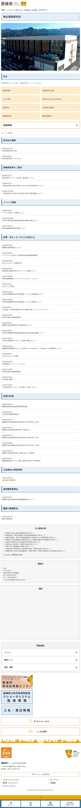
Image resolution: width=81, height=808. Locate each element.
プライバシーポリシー (9, 786)
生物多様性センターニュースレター (14, 364)
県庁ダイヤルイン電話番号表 (40, 774)
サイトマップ (54, 780)
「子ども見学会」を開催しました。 (14, 213)
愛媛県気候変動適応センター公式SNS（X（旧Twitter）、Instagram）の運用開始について (31, 348)
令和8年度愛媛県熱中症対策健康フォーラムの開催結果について (23, 294)
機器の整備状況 (47, 116)
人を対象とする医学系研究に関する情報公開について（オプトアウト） (25, 309)
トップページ (10, 10)
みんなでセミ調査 (8, 286)
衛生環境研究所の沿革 (9, 151)
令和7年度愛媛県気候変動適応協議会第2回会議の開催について (23, 333)
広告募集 (53, 783)
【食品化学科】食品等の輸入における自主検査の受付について (22, 185)
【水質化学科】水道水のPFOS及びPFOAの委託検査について (22, 193)
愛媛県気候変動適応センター (11, 247)
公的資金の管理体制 (48, 107)
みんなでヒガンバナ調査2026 (12, 263)
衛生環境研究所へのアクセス (11, 158)
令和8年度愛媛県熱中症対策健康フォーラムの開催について (21, 302)
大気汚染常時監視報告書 (10, 414)
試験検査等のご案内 (48, 90)
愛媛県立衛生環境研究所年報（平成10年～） (17, 430)
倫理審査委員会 (7, 116)
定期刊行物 (6, 107)
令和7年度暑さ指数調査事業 (11, 317)
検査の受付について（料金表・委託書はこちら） (18, 178)
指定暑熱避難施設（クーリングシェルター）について (20, 278)
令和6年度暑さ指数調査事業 (11, 371)
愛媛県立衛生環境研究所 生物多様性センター (17, 325)
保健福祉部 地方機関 (30, 10)
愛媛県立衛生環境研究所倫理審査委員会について (18, 499)
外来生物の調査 (7, 379)
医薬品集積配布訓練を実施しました (14, 228)
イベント (7, 652)
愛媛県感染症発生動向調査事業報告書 (14, 406)
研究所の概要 (6, 90)
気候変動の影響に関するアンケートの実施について (19, 271)
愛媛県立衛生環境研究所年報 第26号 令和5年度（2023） (21, 437)
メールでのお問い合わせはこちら (14, 579)
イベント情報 (6, 99)
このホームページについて (11, 780)
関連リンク (8, 660)
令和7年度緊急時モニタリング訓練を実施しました (18, 340)
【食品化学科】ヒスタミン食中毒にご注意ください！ (20, 387)
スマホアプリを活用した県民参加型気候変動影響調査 (20, 255)
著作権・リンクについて (10, 783)
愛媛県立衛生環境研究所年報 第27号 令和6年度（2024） (21, 422)
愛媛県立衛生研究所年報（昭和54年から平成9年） (19, 453)
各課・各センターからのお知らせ (52, 99)
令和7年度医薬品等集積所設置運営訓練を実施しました (20, 220)
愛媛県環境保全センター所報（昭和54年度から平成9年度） (22, 461)
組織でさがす (19, 10)
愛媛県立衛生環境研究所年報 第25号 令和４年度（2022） (21, 445)
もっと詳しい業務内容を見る (12, 554)
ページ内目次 (8, 133)
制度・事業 (8, 667)
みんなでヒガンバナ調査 (10, 356)
